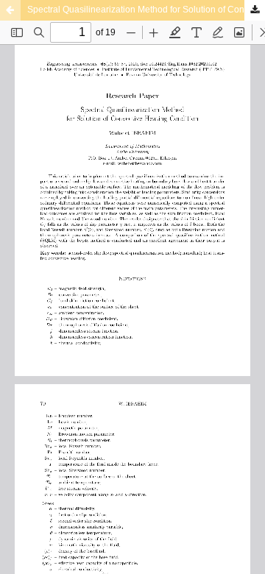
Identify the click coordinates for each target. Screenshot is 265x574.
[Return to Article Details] (10, 10)
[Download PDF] (254, 10)
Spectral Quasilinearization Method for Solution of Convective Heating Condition (146, 9)
